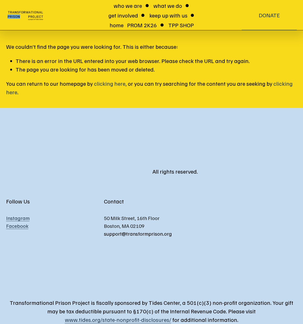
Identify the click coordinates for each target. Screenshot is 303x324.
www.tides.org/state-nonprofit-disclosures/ (118, 319)
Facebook (17, 226)
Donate (269, 14)
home (117, 24)
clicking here (109, 83)
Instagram (18, 218)
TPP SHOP (181, 24)
